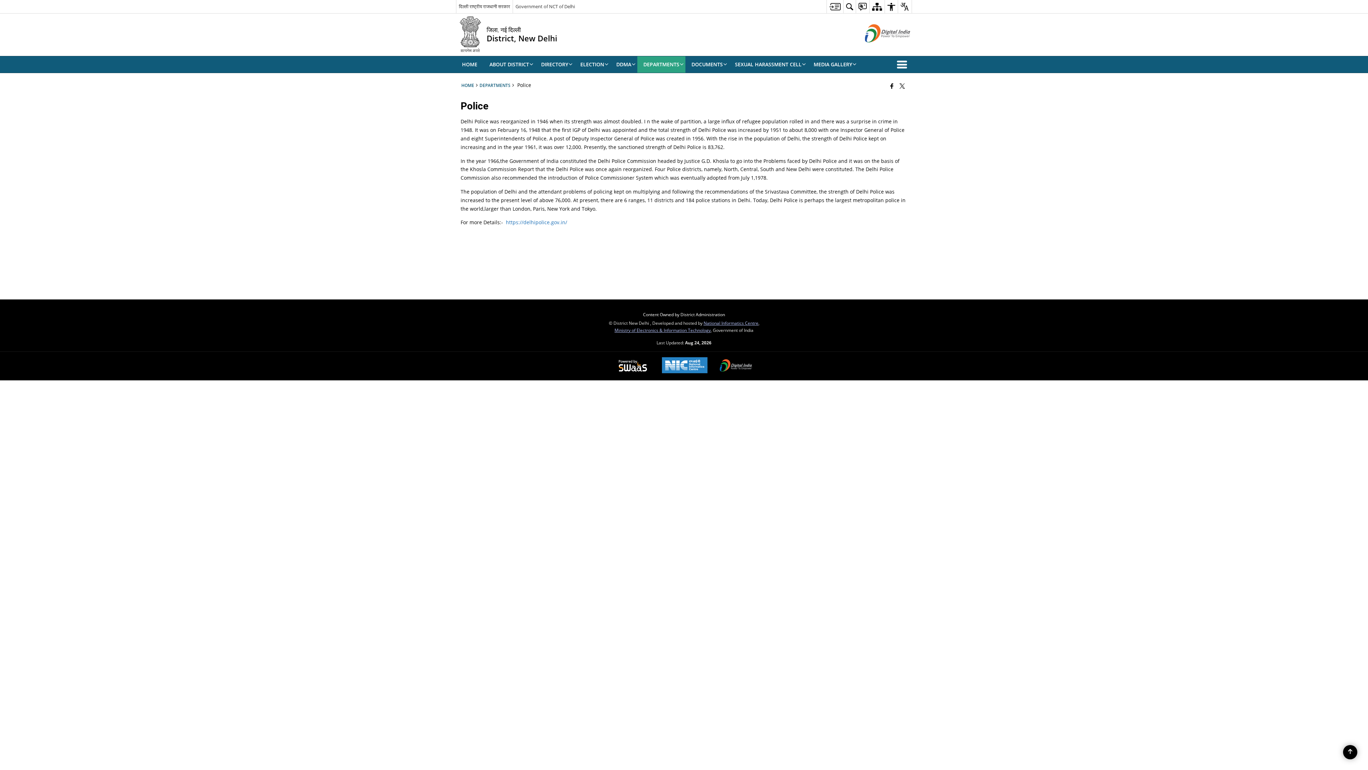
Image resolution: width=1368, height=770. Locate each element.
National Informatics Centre (731, 323)
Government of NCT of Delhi (545, 6)
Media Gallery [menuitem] (833, 64)
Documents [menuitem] (707, 64)
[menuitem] (834, 6)
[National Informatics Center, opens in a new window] (685, 366)
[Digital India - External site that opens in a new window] (878, 48)
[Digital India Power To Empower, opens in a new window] (736, 366)
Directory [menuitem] (554, 64)
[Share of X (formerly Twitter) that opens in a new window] (902, 86)
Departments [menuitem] (661, 64)
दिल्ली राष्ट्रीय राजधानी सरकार (484, 6)
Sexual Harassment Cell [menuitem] (768, 64)
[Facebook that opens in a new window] (891, 86)
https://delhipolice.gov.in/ (536, 222)
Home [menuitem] (469, 64)
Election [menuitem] (592, 64)
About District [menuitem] (509, 64)
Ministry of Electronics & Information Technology (663, 330)
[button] (903, 64)
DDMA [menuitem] (623, 64)
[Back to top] (1350, 752)
